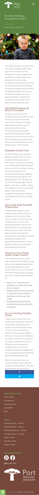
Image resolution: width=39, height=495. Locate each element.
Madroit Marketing (25, 492)
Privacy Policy (9, 397)
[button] (2, 492)
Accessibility (8, 408)
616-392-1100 (11, 463)
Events (7, 27)
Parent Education (10, 404)
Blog (5, 411)
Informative (19, 27)
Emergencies (9, 401)
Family (12, 27)
